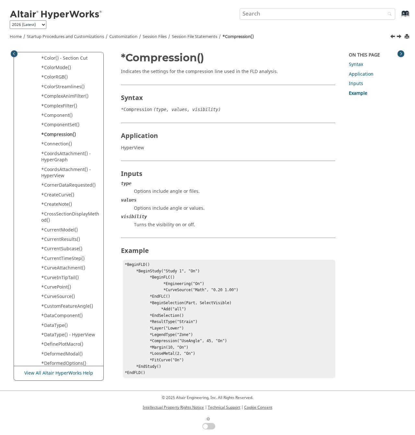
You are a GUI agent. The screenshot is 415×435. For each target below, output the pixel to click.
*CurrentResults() (60, 239)
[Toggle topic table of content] (400, 53)
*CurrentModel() (59, 230)
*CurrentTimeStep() (63, 258)
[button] (38, 58)
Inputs (356, 83)
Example (358, 93)
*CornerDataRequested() (68, 185)
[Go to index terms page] (398, 16)
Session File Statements (194, 37)
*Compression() (238, 37)
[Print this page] (407, 36)
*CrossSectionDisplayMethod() (70, 217)
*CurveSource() (58, 296)
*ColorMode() (56, 67)
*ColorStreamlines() (63, 86)
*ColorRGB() (54, 77)
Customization (123, 37)
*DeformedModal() (62, 354)
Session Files (155, 37)
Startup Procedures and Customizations (65, 37)
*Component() (57, 115)
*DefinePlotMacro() (62, 344)
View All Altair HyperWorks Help (58, 373)
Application (361, 74)
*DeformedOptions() (63, 363)
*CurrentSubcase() (61, 248)
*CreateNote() (56, 204)
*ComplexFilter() (59, 106)
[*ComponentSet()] (393, 37)
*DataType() (54, 325)
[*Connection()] (399, 37)
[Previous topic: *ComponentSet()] (393, 37)
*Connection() (56, 144)
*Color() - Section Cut (64, 58)
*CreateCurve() (57, 195)
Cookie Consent (258, 407)
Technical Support (224, 407)
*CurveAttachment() (63, 268)
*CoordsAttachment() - (66, 157)
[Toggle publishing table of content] (14, 53)
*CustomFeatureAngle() (67, 306)
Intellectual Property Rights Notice (173, 407)
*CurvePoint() (56, 287)
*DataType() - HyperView (68, 334)
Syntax (356, 64)
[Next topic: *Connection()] (399, 37)
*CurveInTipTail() (60, 277)
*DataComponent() (62, 315)
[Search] (388, 14)
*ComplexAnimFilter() (65, 96)
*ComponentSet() (60, 124)
